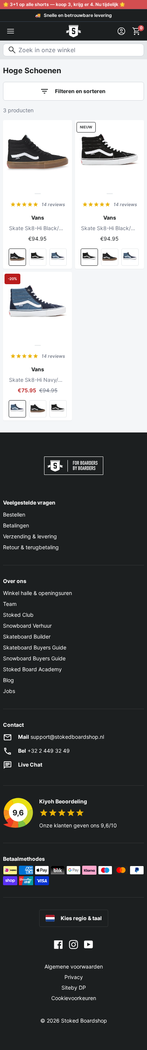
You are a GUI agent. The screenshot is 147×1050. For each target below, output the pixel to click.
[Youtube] (88, 944)
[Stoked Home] (73, 31)
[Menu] (10, 31)
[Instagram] (73, 944)
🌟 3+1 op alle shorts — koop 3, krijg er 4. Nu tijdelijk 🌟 (64, 4)
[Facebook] (58, 944)
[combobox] (73, 50)
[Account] (121, 31)
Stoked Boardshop (84, 1020)
